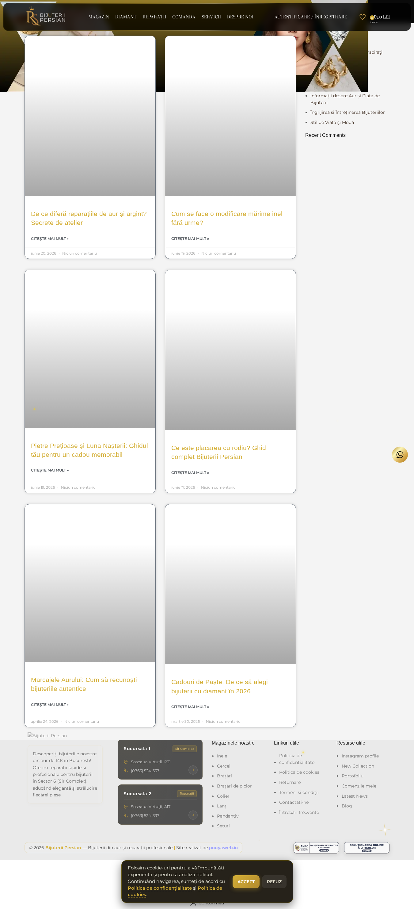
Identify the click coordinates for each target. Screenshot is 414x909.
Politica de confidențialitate (296, 759)
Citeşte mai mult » (50, 238)
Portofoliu (352, 775)
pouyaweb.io (223, 847)
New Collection (358, 766)
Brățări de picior (234, 786)
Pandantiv (228, 816)
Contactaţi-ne (294, 802)
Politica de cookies (299, 772)
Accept (246, 881)
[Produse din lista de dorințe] (362, 17)
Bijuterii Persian (63, 847)
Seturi (223, 825)
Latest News (355, 796)
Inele (222, 755)
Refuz (274, 881)
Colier (223, 796)
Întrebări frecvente (299, 812)
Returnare (290, 782)
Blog (347, 805)
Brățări (224, 775)
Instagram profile (360, 755)
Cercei (223, 766)
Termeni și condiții (299, 792)
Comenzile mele (359, 786)
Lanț (221, 805)
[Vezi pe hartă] (193, 770)
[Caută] (353, 17)
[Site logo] (46, 16)
